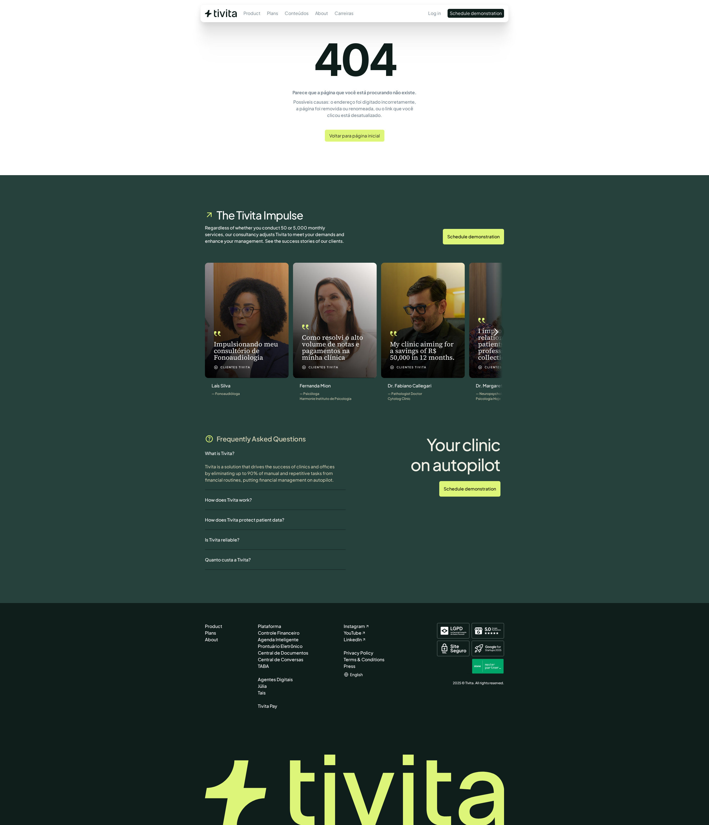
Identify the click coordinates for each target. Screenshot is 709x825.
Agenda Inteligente (278, 639)
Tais (262, 693)
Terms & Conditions (364, 659)
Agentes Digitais (275, 679)
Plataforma (269, 626)
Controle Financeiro (278, 633)
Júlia (262, 686)
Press (349, 666)
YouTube (352, 633)
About (211, 639)
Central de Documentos (283, 653)
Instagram (354, 626)
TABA (263, 666)
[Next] (495, 332)
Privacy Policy (358, 653)
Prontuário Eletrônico (280, 646)
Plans (210, 633)
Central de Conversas (280, 659)
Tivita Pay (267, 706)
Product (213, 626)
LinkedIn (353, 639)
